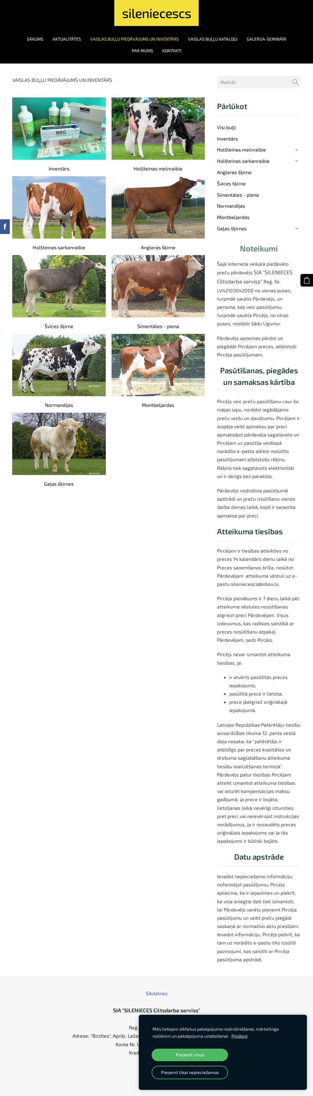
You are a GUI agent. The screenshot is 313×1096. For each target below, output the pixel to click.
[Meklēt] (295, 82)
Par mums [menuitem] (142, 50)
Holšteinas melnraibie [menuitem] (241, 149)
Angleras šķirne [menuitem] (234, 172)
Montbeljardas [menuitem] (233, 217)
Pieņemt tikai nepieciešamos (190, 1072)
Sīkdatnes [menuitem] (157, 993)
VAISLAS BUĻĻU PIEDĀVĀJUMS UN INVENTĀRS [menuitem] (134, 39)
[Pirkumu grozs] (306, 280)
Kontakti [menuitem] (172, 50)
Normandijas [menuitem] (231, 206)
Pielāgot (239, 1036)
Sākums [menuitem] (35, 39)
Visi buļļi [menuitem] (226, 127)
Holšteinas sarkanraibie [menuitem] (243, 161)
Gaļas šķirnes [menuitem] (232, 228)
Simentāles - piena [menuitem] (238, 195)
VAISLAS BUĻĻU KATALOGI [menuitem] (213, 39)
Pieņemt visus (190, 1054)
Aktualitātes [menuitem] (67, 39)
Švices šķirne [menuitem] (231, 183)
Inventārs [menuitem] (227, 138)
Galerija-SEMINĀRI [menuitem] (266, 39)
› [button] (297, 150)
